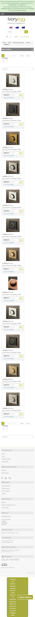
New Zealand (5, 473)
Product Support (6, 491)
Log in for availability (9, 97)
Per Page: (5, 58)
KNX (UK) (11, 567)
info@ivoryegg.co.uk (7, 542)
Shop (3, 456)
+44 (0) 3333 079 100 (7, 540)
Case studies (5, 461)
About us (4, 502)
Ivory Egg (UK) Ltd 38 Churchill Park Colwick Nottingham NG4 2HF (6, 520)
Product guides (5, 488)
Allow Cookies (25, 597)
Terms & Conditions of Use (8, 505)
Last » (28, 56)
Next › (22, 56)
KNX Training (4, 567)
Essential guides (6, 486)
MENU (3, 14)
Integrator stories (6, 459)
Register (27, 37)
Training (4, 493)
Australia (4, 470)
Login (21, 37)
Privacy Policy (5, 507)
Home (3, 454)
